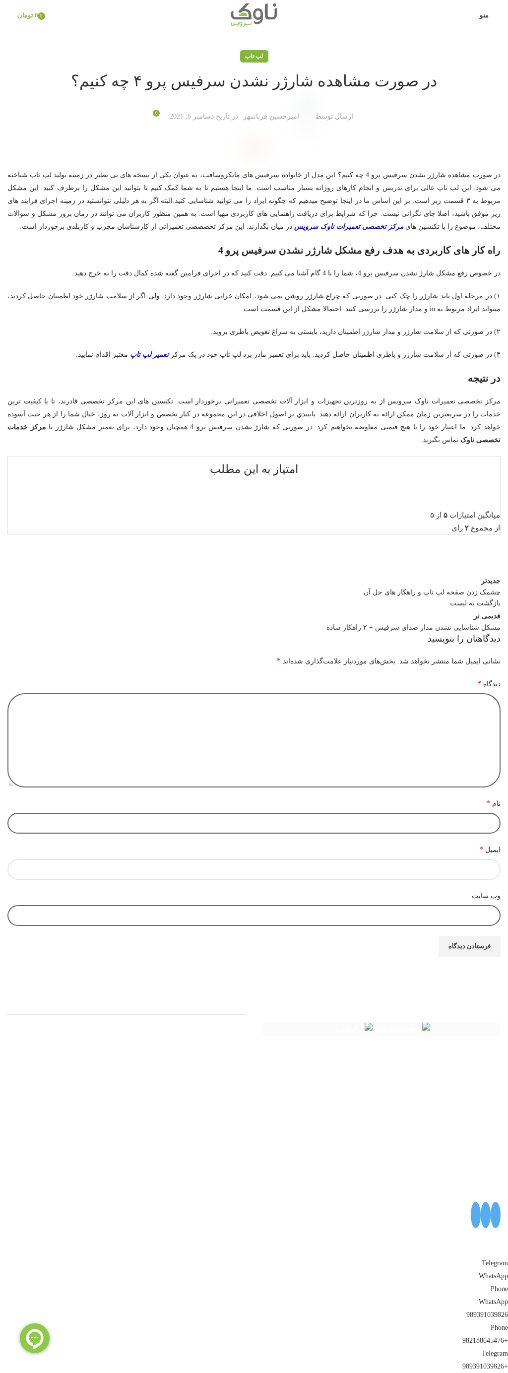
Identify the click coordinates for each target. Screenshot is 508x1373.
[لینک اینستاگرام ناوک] (496, 1215)
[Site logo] (254, 14)
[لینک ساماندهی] (401, 1029)
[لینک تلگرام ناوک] (486, 1215)
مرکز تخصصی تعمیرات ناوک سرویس (348, 226)
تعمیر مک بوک (225, 1070)
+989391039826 (485, 1366)
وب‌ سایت (486, 896)
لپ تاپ (254, 56)
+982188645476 (485, 1340)
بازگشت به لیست (475, 603)
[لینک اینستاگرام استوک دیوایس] (476, 1215)
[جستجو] (7, 15)
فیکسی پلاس (226, 1106)
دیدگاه (489, 683)
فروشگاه (233, 1088)
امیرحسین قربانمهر (271, 116)
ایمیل (490, 849)
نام (493, 803)
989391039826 (487, 1314)
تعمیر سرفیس (224, 1035)
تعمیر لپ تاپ (149, 354)
